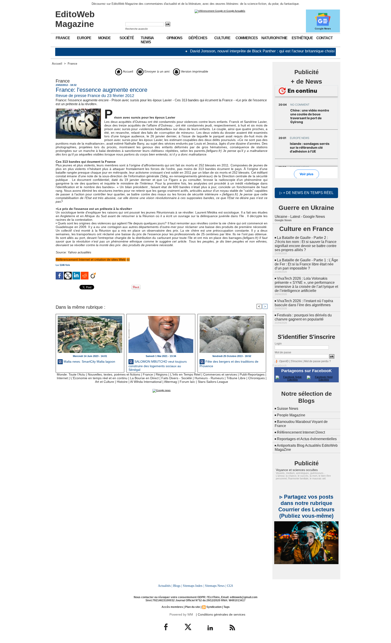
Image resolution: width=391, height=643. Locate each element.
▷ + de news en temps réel (306, 193)
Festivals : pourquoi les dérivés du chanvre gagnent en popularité (303, 317)
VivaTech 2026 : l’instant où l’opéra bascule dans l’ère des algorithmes (304, 303)
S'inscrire (296, 361)
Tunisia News (147, 40)
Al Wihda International (146, 381)
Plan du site (192, 607)
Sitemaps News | (215, 585)
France (63, 38)
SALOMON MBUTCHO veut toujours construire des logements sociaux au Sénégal (158, 365)
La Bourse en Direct (144, 378)
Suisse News (287, 408)
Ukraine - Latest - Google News (300, 216)
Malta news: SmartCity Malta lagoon (89, 361)
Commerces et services (220, 374)
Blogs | (177, 585)
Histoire (122, 381)
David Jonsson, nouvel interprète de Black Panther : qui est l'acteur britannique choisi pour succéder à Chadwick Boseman (276, 51)
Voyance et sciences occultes (297, 470)
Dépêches (197, 38)
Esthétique (302, 38)
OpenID (284, 361)
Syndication (214, 607)
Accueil (57, 63)
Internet (62, 378)
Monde (104, 38)
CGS (230, 585)
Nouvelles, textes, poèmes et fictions (114, 374)
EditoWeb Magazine (75, 19)
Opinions (174, 38)
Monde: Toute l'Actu (71, 374)
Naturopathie (274, 38)
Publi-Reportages (252, 374)
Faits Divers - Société (176, 378)
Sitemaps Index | (193, 585)
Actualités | (165, 585)
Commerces (247, 38)
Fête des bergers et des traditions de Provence (229, 364)
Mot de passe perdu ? (317, 361)
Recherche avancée (136, 28)
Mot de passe (283, 352)
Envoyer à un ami (156, 71)
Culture (222, 38)
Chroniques (256, 378)
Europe (84, 38)
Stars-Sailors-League (213, 381)
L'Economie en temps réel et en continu (99, 378)
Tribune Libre (236, 378)
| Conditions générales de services (220, 614)
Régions (161, 374)
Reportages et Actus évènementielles (307, 439)
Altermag (170, 381)
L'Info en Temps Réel (185, 374)
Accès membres (172, 607)
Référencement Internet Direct (301, 432)
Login (278, 343)
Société (126, 38)
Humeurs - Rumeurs (209, 378)
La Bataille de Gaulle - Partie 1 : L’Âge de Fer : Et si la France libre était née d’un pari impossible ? (306, 264)
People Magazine (291, 415)
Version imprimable (194, 71)
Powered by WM (181, 614)
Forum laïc (187, 381)
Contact (324, 38)
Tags (227, 607)
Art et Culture (104, 381)
